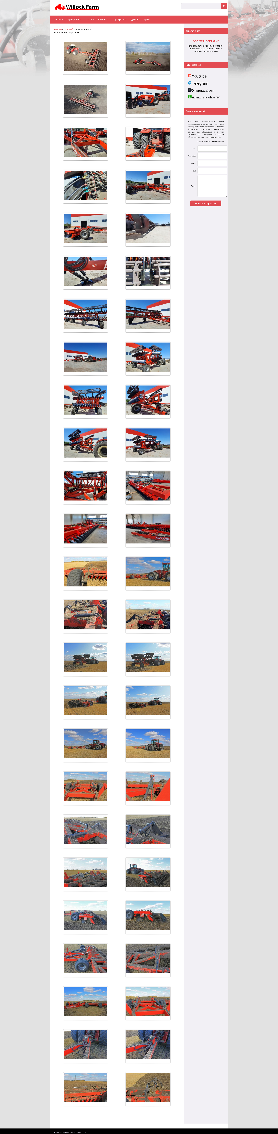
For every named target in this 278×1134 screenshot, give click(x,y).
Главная (58, 29)
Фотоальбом (69, 29)
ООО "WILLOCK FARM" (206, 41)
